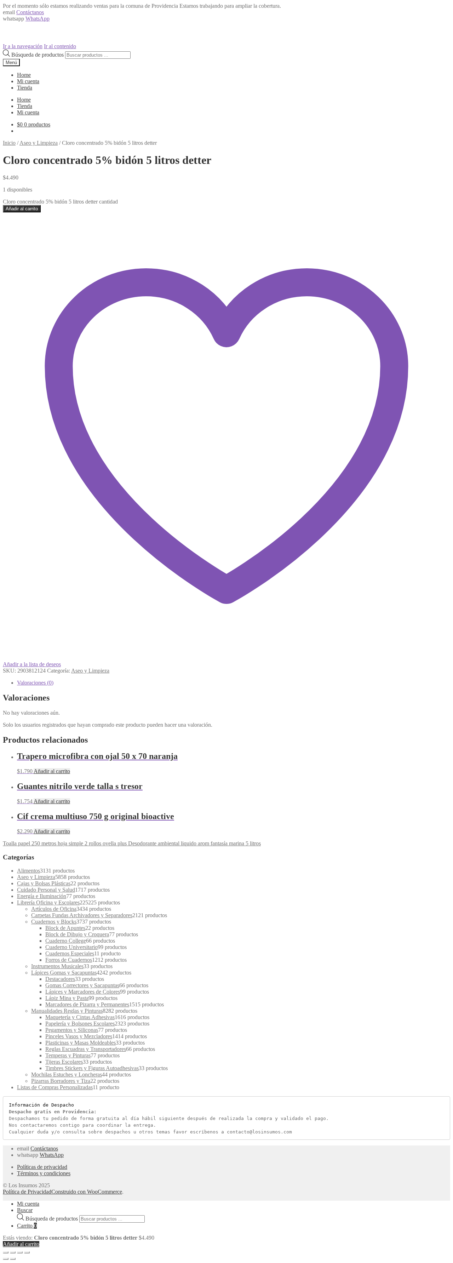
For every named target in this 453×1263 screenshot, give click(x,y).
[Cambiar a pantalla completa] (20, 1252)
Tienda (24, 88)
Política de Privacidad (27, 1192)
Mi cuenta (28, 81)
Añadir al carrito (22, 208)
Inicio (9, 143)
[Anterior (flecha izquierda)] (5, 1259)
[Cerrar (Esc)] (5, 1252)
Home (24, 75)
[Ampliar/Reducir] (27, 1252)
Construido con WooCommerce (86, 1192)
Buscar (25, 1210)
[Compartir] (13, 1252)
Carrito (27, 1226)
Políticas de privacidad (42, 1167)
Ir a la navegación (22, 46)
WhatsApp (37, 19)
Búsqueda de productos (37, 55)
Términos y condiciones (43, 1173)
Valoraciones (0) (35, 683)
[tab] (233, 683)
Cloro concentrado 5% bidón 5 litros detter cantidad (60, 202)
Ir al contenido (60, 46)
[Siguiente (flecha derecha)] (13, 1259)
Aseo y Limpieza (38, 143)
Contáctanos (30, 12)
